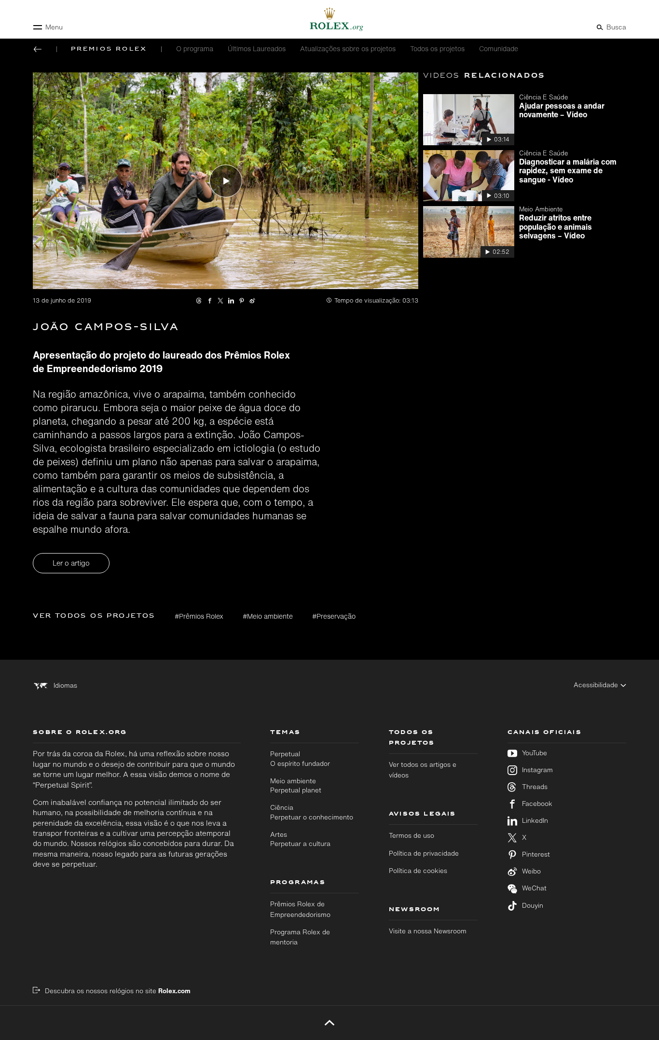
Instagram (537, 770)
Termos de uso (411, 835)
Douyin (532, 905)
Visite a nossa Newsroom (428, 931)
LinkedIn (535, 820)
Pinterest (536, 854)
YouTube (534, 753)
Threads (535, 786)
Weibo (531, 871)
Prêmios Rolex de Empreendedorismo (300, 909)
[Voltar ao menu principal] (37, 49)
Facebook (537, 803)
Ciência (311, 812)
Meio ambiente (295, 785)
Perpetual (300, 758)
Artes (300, 839)
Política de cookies (418, 870)
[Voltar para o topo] (329, 1022)
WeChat (534, 888)
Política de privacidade (424, 853)
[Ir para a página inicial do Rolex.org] (329, 19)
